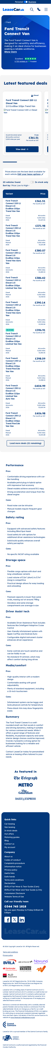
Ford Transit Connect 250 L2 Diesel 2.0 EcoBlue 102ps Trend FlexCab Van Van (13, 419)
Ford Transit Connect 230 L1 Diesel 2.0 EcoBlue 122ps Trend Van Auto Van (13, 257)
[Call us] (39, 9)
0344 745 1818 (15, 906)
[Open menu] (46, 9)
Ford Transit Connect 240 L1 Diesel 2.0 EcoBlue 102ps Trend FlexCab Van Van (13, 365)
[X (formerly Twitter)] (14, 920)
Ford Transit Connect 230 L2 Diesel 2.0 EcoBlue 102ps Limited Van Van (14, 338)
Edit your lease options (29, 174)
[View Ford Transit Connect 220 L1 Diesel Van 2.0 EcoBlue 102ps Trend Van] (22, 120)
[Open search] (32, 9)
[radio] (19, 2)
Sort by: (7, 185)
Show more (10, 51)
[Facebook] (7, 920)
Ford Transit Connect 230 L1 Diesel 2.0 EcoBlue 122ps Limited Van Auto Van (13, 392)
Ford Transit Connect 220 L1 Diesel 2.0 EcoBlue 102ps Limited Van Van (14, 282)
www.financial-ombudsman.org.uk (23, 1017)
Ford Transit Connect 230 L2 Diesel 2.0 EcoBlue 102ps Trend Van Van (13, 230)
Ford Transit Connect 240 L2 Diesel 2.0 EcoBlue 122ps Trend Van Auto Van (13, 309)
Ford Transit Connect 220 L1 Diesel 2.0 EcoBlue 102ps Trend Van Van (13, 206)
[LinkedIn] (22, 920)
